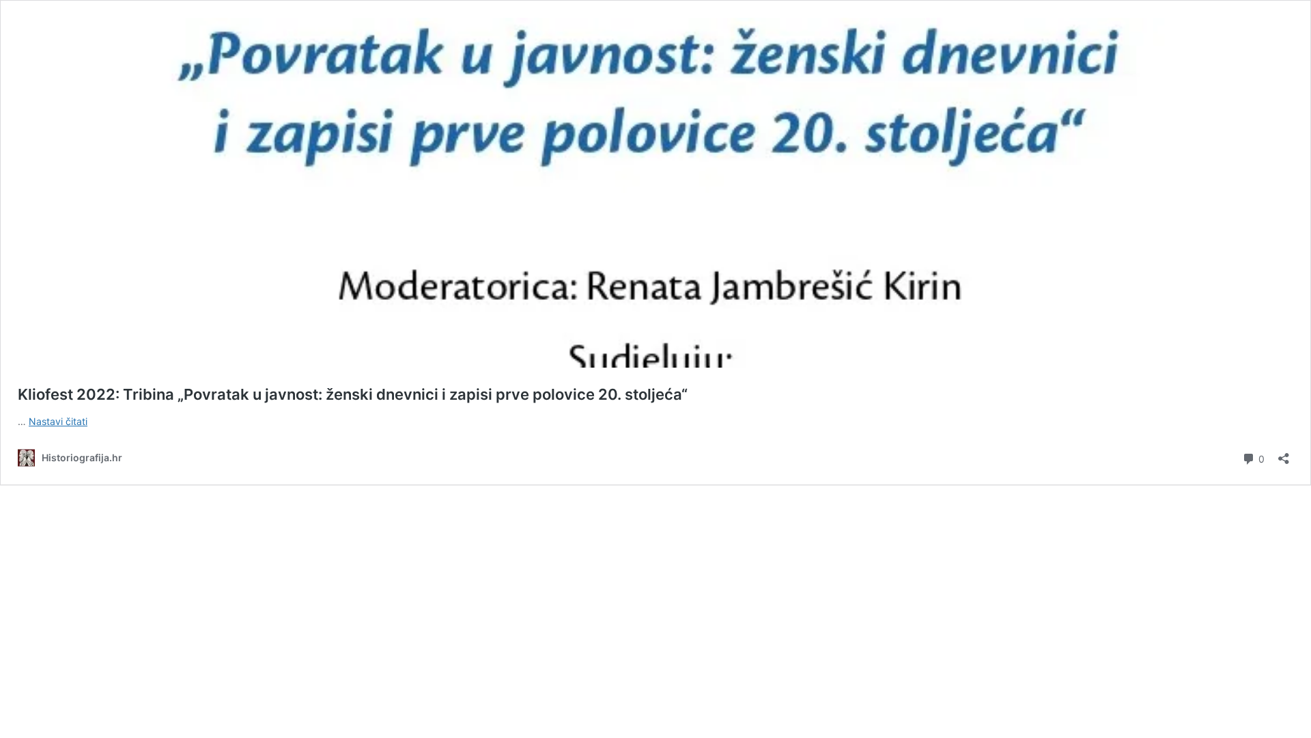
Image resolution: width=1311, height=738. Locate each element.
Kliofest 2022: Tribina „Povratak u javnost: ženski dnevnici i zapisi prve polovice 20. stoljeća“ (353, 394)
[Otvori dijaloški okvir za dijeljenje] (1283, 454)
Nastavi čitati (58, 421)
